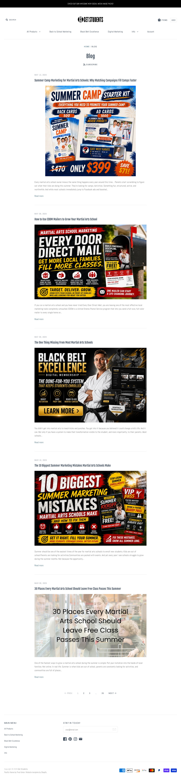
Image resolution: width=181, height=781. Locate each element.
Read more (39, 195)
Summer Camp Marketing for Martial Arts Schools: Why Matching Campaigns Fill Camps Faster (86, 80)
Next (111, 693)
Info (134, 31)
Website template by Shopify (36, 772)
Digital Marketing (115, 31)
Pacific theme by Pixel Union (14, 772)
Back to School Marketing (60, 31)
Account (150, 31)
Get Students (23, 769)
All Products (32, 31)
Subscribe (92, 64)
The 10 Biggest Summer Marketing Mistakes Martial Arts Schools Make (73, 465)
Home (87, 46)
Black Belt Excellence (89, 31)
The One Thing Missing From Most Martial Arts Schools (64, 342)
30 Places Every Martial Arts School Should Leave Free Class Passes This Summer (78, 588)
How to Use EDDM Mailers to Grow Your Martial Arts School (66, 219)
